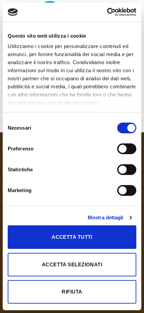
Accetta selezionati (72, 264)
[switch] (126, 148)
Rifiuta (72, 292)
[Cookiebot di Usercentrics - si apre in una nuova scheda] (107, 12)
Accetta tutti (72, 237)
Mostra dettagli (106, 217)
